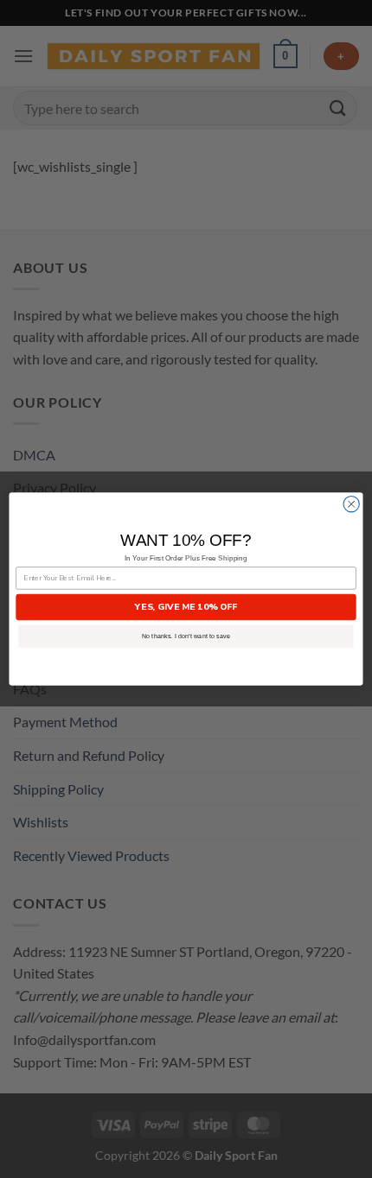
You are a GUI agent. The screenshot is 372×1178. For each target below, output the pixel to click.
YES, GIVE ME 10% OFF (186, 607)
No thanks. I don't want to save (186, 635)
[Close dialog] (351, 504)
